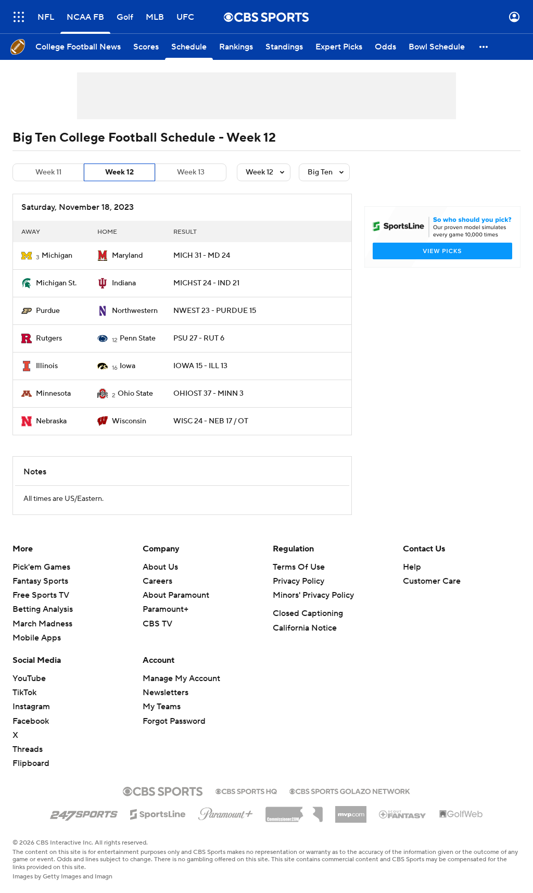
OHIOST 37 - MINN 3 (208, 393)
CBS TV (157, 624)
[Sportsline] (158, 813)
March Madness (42, 624)
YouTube (29, 678)
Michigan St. (56, 283)
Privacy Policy (298, 581)
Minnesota (53, 393)
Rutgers (49, 338)
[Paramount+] (225, 812)
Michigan (57, 255)
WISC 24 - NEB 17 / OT (210, 421)
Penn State (138, 338)
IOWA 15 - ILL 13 (200, 366)
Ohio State (135, 393)
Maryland (127, 255)
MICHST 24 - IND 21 (206, 283)
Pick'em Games (41, 567)
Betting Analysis (42, 609)
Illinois (47, 366)
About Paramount (176, 595)
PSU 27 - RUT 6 (198, 338)
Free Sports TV (40, 595)
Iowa (127, 366)
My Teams (162, 706)
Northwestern (135, 311)
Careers (157, 581)
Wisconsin (129, 421)
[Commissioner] (294, 811)
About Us (160, 567)
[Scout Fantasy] (403, 814)
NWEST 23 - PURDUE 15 (214, 311)
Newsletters (165, 692)
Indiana (124, 283)
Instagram (31, 706)
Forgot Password (174, 721)
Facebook (30, 721)
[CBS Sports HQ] (246, 790)
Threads (27, 749)
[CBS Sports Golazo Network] (349, 790)
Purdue (48, 311)
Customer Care (432, 581)
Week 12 (119, 172)
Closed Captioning (308, 613)
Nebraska (51, 421)
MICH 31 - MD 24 (201, 255)
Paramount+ (165, 609)
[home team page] (26, 255)
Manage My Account (181, 678)
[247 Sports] (84, 812)
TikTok (24, 692)
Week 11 (48, 172)
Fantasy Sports (40, 581)
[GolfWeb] (461, 814)
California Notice (305, 628)
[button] (18, 17)
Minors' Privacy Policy (313, 595)
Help (412, 567)
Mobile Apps (36, 638)
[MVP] (350, 810)
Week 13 (191, 172)
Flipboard (30, 763)
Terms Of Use (299, 567)
